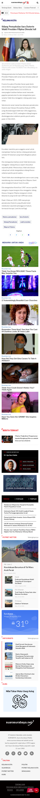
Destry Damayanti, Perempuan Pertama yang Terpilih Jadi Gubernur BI (24, 656)
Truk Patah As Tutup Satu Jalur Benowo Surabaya (25, 593)
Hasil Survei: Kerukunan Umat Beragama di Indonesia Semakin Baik (25, 646)
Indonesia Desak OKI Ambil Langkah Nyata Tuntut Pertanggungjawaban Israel (18, 512)
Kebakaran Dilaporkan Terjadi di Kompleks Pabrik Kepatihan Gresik (19, 506)
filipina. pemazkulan (9, 217)
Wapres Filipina (9, 227)
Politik (25, 764)
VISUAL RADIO (27, 469)
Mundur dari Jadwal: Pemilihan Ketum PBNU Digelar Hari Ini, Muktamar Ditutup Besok (19, 531)
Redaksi (10, 790)
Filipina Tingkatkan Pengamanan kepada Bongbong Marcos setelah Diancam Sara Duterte (26, 438)
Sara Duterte (24, 217)
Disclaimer (20, 790)
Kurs (4, 774)
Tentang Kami (6, 8)
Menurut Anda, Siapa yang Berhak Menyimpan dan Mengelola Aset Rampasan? (25, 666)
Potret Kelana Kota (30, 768)
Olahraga (6, 768)
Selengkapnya (33, 537)
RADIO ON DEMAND (28, 465)
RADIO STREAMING (28, 461)
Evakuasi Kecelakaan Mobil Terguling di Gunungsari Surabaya (24, 581)
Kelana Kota (17, 8)
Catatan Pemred (30, 8)
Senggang (26, 771)
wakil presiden (25, 222)
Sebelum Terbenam (21, 603)
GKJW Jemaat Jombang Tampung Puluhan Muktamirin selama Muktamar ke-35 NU (18, 524)
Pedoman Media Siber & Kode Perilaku (20, 787)
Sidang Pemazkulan (10, 222)
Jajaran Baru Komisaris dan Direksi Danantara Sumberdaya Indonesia (25, 676)
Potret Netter (8, 771)
